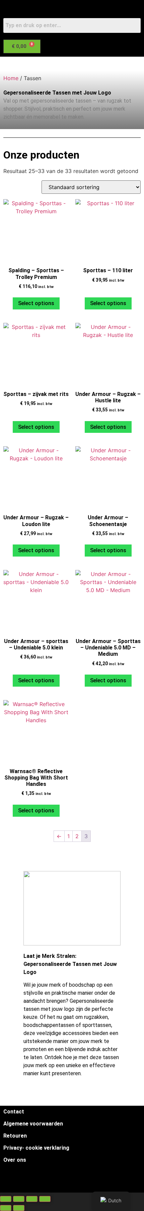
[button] (67, 63)
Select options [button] (36, 303)
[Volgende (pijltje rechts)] (18, 1208)
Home (10, 78)
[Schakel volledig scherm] (18, 1199)
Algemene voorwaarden (33, 1123)
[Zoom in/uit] (5, 1199)
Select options (36, 427)
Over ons (14, 1160)
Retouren (15, 1136)
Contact (13, 1111)
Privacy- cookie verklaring (36, 1148)
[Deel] (32, 1199)
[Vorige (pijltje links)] (5, 1208)
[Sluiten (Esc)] (45, 1199)
